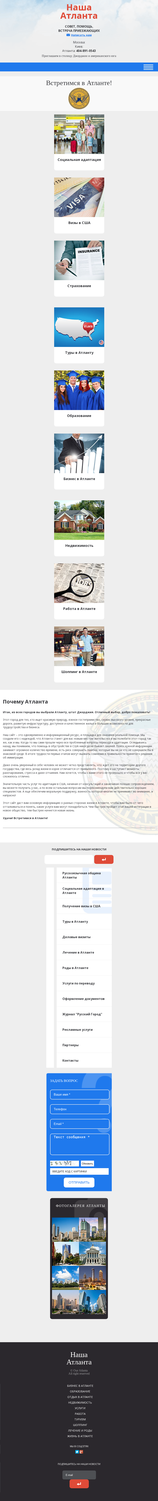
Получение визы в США (81, 906)
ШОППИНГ (80, 1425)
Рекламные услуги (77, 1029)
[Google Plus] (81, 1452)
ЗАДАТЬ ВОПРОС (64, 1081)
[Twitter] (77, 1452)
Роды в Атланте (75, 968)
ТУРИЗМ (80, 1419)
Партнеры (70, 1045)
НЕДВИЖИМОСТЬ (80, 1402)
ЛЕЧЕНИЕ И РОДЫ (80, 1430)
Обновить (87, 1163)
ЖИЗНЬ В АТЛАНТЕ (80, 1436)
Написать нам (81, 35)
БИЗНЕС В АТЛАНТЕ (80, 1386)
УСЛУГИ (80, 1408)
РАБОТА (80, 1414)
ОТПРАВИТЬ (79, 1182)
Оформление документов (83, 999)
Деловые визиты (76, 937)
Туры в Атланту (75, 921)
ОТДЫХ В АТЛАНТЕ (80, 1397)
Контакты (70, 1060)
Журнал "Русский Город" (82, 1014)
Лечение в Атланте (78, 952)
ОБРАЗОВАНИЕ (80, 1391)
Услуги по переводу (78, 983)
